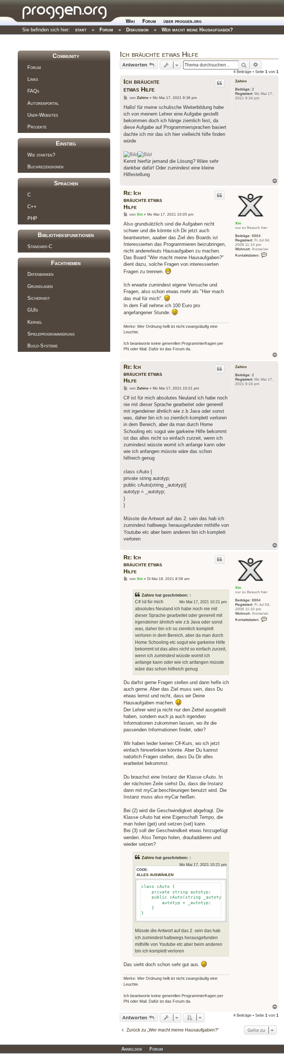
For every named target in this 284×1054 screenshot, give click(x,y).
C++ (32, 206)
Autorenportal (43, 103)
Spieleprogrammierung (51, 334)
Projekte (37, 127)
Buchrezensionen (45, 166)
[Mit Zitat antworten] (219, 83)
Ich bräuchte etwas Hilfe (159, 54)
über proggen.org (182, 21)
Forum (149, 21)
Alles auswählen (154, 875)
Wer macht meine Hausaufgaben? (197, 29)
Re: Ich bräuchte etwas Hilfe (143, 200)
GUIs (32, 310)
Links (32, 79)
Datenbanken (40, 274)
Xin (238, 223)
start (81, 29)
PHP (32, 218)
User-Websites (42, 115)
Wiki (130, 21)
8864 (256, 236)
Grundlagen (40, 286)
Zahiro (241, 81)
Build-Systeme (42, 346)
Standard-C (39, 246)
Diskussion (137, 29)
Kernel (34, 322)
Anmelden (131, 1049)
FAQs (33, 91)
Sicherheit (38, 298)
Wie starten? (41, 155)
